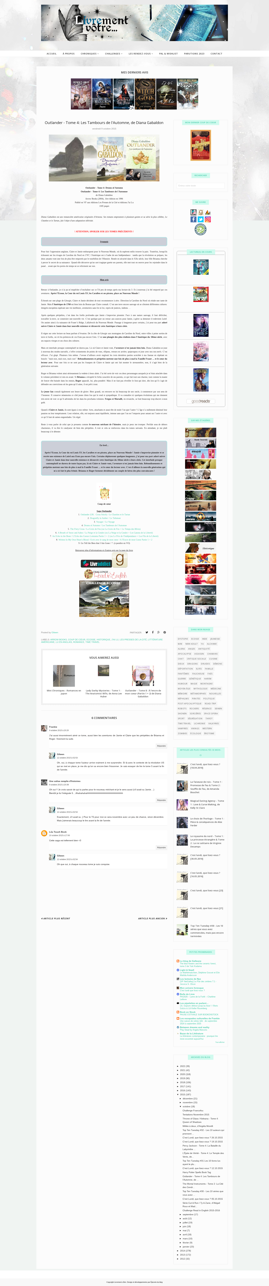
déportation (185, 668)
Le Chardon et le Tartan (119, 514)
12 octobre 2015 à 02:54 (67, 812)
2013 (183, 1254)
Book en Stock (188, 1012)
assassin (199, 653)
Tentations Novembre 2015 (196, 1114)
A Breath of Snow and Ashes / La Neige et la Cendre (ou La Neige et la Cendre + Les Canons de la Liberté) (105, 533)
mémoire (182, 693)
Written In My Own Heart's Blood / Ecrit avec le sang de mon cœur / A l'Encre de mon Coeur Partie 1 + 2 (105, 540)
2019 (183, 1078)
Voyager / (100, 522)
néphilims (183, 698)
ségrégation (195, 718)
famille (209, 668)
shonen (182, 713)
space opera (211, 713)
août (185, 1218)
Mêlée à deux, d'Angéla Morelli (198, 1126)
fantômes (183, 673)
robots (182, 708)
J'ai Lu (114, 639)
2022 (183, 1066)
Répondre (161, 746)
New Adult (192, 644)
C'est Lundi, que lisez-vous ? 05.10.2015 (203, 1199)
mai (185, 1230)
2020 (183, 1074)
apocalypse (184, 653)
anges (191, 649)
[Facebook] (152, 632)
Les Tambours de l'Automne (114, 525)
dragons (192, 663)
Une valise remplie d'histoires (64, 781)
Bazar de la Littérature (191, 1033)
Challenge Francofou (193, 1110)
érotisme (209, 733)
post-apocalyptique (190, 703)
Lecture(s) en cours (201, 252)
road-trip (210, 703)
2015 (183, 1094)
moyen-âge (184, 688)
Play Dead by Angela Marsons (193, 1030)
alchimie (212, 644)
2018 (183, 1082)
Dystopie (183, 639)
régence (207, 708)
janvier (186, 1246)
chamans (212, 653)
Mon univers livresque (192, 988)
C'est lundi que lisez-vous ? (192, 990)
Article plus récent (56, 918)
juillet (185, 1222)
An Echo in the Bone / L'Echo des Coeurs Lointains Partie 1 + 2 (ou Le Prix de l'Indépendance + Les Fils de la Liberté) (105, 536)
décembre (188, 1098)
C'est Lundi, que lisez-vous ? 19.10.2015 (203, 1141)
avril (185, 1234)
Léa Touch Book (58, 832)
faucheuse (198, 673)
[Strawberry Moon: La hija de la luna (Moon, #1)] (201, 360)
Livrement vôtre (120, 1282)
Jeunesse (215, 639)
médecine (216, 688)
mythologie (201, 688)
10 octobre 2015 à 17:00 (59, 835)
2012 (183, 1259)
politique (209, 698)
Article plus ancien (151, 918)
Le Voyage (110, 522)
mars (185, 1238)
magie (194, 683)
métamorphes (198, 693)
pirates (196, 698)
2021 (183, 1070)
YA (202, 644)
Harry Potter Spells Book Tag (197, 1172)
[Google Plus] (158, 632)
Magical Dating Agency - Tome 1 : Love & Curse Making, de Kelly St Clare (207, 804)
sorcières (195, 713)
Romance (78, 642)
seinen (218, 708)
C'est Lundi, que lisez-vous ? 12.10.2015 (203, 1168)
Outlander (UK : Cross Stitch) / (95, 514)
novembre (188, 1102)
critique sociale (196, 658)
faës (210, 673)
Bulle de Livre (187, 994)
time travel (92, 642)
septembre (188, 1214)
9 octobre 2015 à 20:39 (59, 785)
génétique (195, 678)
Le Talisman (115, 518)
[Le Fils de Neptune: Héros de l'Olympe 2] (201, 301)
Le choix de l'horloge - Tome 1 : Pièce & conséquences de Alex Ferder (207, 822)
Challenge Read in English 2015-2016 (201, 1210)
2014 (183, 1250)
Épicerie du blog (157, 1282)
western (207, 728)
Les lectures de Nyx (190, 979)
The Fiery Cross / (78, 529)
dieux (181, 663)
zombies (182, 733)
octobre (187, 1106)
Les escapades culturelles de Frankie (200, 1018)
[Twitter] (146, 632)
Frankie (53, 727)
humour (182, 683)
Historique (103, 639)
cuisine (213, 658)
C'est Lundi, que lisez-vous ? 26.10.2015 (203, 1137)
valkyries (213, 723)
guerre (182, 678)
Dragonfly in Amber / (100, 518)
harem (207, 678)
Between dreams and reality (194, 1027)
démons (217, 663)
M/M (180, 644)
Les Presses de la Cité (133, 639)
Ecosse (91, 639)
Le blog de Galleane (190, 961)
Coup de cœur (76, 639)
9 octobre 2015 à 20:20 (59, 730)
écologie (195, 733)
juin (185, 1226)
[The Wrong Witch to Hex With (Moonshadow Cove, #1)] (201, 274)
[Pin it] (164, 632)
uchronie (199, 723)
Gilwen (60, 754)
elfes (199, 668)
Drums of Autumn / (93, 525)
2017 (183, 1086)
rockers (194, 708)
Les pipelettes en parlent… (194, 1003)
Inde (204, 639)
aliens (181, 649)
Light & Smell (187, 970)
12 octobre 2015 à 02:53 (67, 758)
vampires (183, 728)
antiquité (204, 649)
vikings (195, 728)
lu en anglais (64, 642)
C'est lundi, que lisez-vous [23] (206, 890)
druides (205, 663)
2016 (183, 1090)
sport (181, 718)
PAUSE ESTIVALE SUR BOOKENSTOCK (199, 1014)
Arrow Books (58, 639)
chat (181, 658)
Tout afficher (220, 1042)
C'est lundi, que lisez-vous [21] (206, 908)
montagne (207, 683)
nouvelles (215, 693)
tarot (209, 718)
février (186, 1242)
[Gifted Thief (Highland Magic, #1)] (201, 336)
